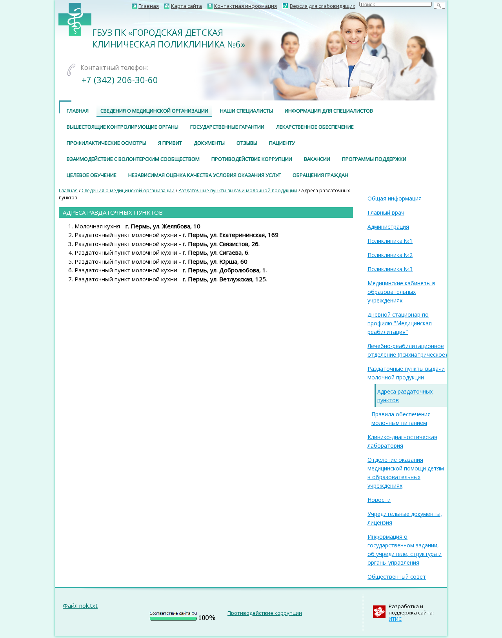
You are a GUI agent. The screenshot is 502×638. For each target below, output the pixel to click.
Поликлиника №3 (390, 269)
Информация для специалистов (329, 110)
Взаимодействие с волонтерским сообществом (133, 158)
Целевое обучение (91, 175)
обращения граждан (320, 175)
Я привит (170, 142)
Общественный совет (396, 576)
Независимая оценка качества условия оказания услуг (204, 175)
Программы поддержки (374, 158)
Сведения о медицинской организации (154, 110)
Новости (379, 499)
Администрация (388, 226)
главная (78, 110)
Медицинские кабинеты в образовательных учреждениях (401, 291)
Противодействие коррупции (251, 158)
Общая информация (394, 198)
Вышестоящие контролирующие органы (122, 126)
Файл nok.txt (80, 605)
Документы (209, 142)
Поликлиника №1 (390, 240)
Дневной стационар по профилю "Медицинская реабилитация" (399, 323)
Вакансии (317, 158)
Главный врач (385, 212)
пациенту (282, 142)
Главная (68, 190)
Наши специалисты (246, 110)
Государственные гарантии (227, 126)
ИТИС (395, 618)
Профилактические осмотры (106, 142)
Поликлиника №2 (390, 255)
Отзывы (246, 142)
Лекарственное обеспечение (315, 126)
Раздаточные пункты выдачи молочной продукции (237, 190)
